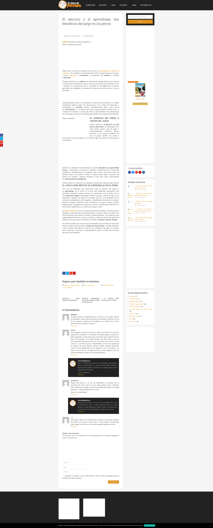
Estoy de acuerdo (149, 525)
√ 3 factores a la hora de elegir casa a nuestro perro (143, 210)
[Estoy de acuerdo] (211, 525)
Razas (134, 5)
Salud (113, 5)
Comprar (132, 296)
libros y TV (132, 314)
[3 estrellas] (65, 41)
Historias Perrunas (134, 306)
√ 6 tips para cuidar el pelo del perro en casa (143, 187)
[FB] (63, 273)
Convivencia (133, 299)
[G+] (70, 273)
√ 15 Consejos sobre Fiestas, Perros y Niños (143, 218)
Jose (72, 417)
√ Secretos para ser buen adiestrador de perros (143, 194)
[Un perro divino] (140, 90)
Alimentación (90, 5)
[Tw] (67, 273)
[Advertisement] (70, 30)
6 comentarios (88, 36)
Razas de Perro (134, 316)
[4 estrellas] (67, 41)
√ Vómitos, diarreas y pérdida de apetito (143, 202)
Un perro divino (140, 99)
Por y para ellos (145, 5)
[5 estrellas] (68, 41)
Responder (74, 325)
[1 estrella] (63, 41)
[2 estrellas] (64, 41)
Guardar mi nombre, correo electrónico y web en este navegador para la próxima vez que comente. (90, 477)
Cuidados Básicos (134, 301)
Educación (102, 5)
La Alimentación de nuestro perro (141, 309)
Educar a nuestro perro (72, 36)
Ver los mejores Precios (140, 103)
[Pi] (74, 273)
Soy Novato (123, 5)
